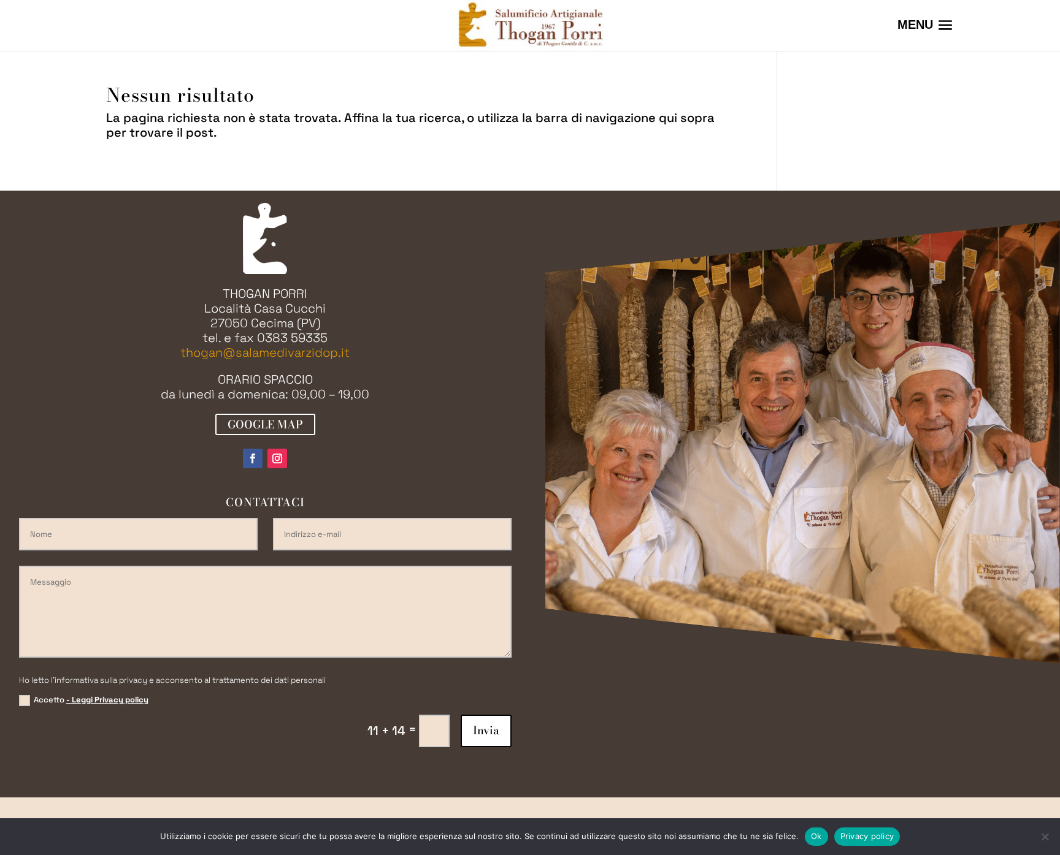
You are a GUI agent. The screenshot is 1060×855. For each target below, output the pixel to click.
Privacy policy (867, 836)
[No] (1045, 836)
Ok (816, 836)
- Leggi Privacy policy (107, 699)
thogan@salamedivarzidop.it (265, 352)
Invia (486, 730)
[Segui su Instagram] (277, 458)
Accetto (91, 699)
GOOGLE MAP (265, 424)
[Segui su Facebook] (253, 458)
